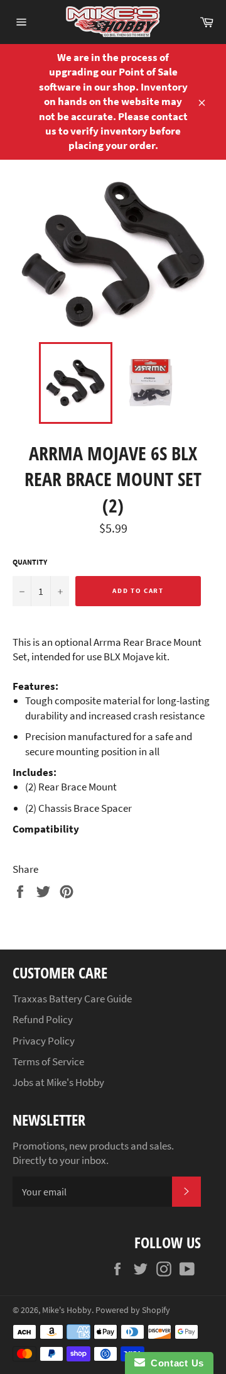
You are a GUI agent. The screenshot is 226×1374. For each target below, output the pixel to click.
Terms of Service (48, 1061)
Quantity (30, 562)
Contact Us (174, 1363)
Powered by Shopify (132, 1310)
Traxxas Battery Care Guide (72, 999)
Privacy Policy (44, 1041)
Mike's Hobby (67, 1310)
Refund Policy (43, 1019)
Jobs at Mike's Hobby (58, 1082)
